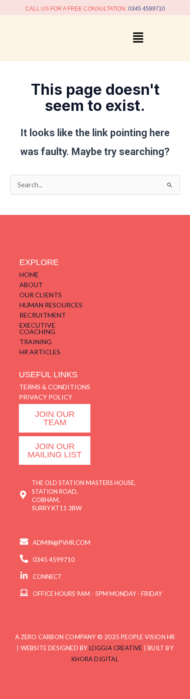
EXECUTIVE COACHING (37, 328)
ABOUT (31, 285)
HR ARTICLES (39, 352)
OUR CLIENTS (40, 295)
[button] (138, 38)
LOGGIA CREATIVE (115, 648)
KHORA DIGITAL (95, 659)
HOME (29, 274)
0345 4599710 (146, 9)
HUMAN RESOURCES (51, 305)
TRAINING (35, 342)
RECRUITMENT (42, 315)
